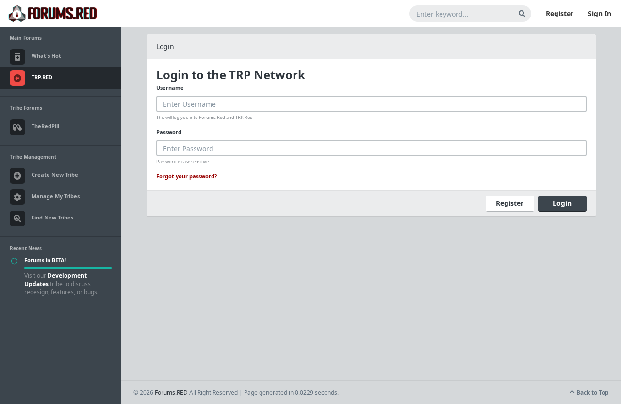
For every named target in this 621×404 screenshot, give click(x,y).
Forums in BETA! (45, 260)
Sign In (599, 13)
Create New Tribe (55, 174)
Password (168, 131)
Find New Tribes (52, 217)
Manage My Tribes (56, 196)
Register (559, 13)
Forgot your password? (186, 176)
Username (170, 87)
